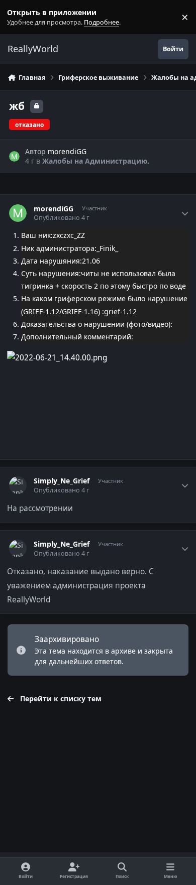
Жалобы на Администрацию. (95, 161)
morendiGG (67, 151)
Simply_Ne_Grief (61, 480)
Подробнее (19, 17)
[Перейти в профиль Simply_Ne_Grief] (18, 485)
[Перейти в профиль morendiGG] (14, 156)
